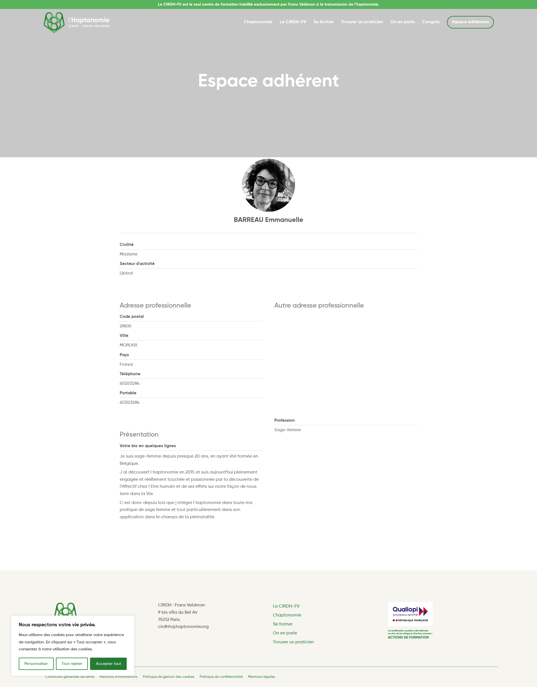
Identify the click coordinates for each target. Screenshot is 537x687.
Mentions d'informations (119, 677)
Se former (324, 22)
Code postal (132, 317)
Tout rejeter (72, 664)
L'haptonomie (287, 615)
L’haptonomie (258, 22)
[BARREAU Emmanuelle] (268, 185)
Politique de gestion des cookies (168, 677)
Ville (124, 336)
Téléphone (130, 374)
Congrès (431, 22)
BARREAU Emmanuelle (268, 220)
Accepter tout (108, 664)
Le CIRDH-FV (293, 22)
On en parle (402, 22)
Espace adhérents (470, 22)
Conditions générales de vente (69, 677)
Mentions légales (261, 677)
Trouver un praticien (362, 22)
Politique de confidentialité (221, 677)
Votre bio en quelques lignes (148, 446)
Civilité (127, 245)
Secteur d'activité (137, 264)
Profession (284, 420)
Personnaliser (36, 664)
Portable (128, 393)
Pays (124, 355)
